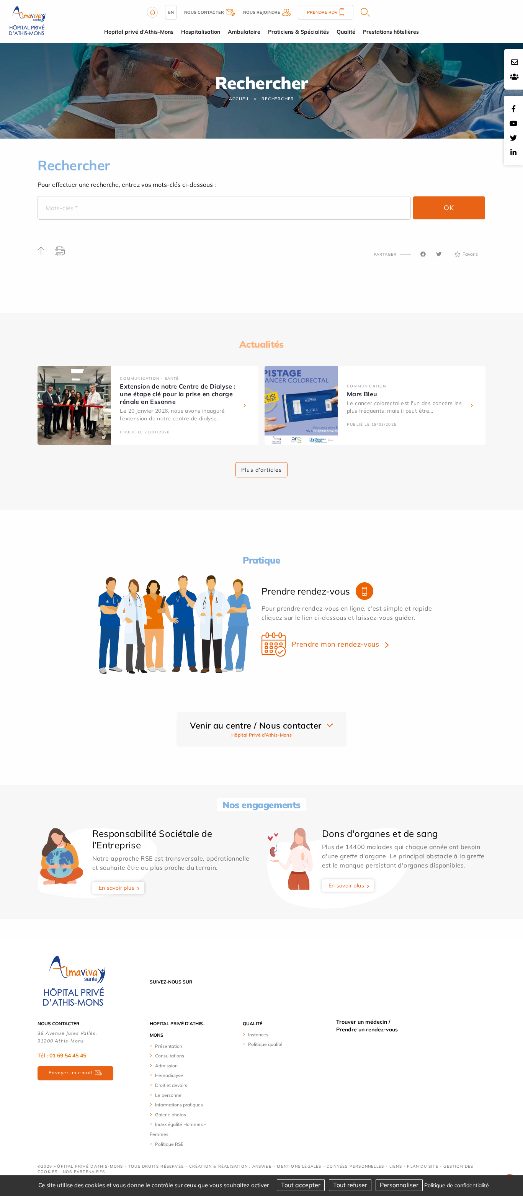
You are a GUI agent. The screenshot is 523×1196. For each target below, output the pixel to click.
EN (171, 12)
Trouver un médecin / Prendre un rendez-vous (367, 1025)
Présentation (168, 1046)
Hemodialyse (169, 1075)
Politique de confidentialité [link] (456, 1185)
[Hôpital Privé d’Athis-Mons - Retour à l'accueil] (27, 21)
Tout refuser (350, 1185)
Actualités (261, 344)
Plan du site (422, 1166)
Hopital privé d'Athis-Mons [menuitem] (138, 31)
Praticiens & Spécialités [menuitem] (298, 31)
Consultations (169, 1056)
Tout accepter (300, 1185)
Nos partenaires (84, 1171)
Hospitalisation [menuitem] (200, 31)
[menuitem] (178, 1046)
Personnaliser (399, 1185)
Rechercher (278, 98)
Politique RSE (169, 1144)
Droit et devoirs (171, 1085)
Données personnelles (355, 1166)
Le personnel (169, 1095)
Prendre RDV (322, 12)
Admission (166, 1066)
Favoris (470, 254)
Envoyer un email (70, 1072)
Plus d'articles (261, 469)
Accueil (239, 98)
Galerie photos (170, 1115)
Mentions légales (299, 1166)
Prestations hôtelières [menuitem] (391, 31)
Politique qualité (265, 1044)
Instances (258, 1035)
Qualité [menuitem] (346, 31)
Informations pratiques (179, 1105)
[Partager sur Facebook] (423, 254)
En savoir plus (117, 887)
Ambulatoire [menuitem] (244, 31)
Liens (395, 1166)
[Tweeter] (439, 254)
